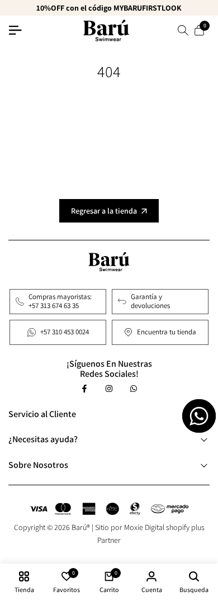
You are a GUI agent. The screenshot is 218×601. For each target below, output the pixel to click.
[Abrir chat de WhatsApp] (199, 416)
